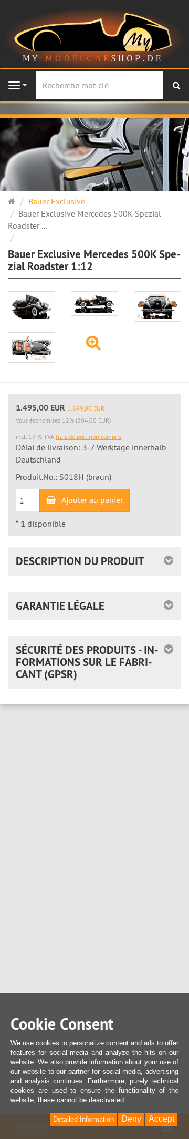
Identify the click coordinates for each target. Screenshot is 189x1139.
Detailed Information (83, 1119)
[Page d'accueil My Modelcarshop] (94, 38)
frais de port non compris (88, 436)
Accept (161, 1118)
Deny (131, 1118)
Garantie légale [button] (60, 606)
